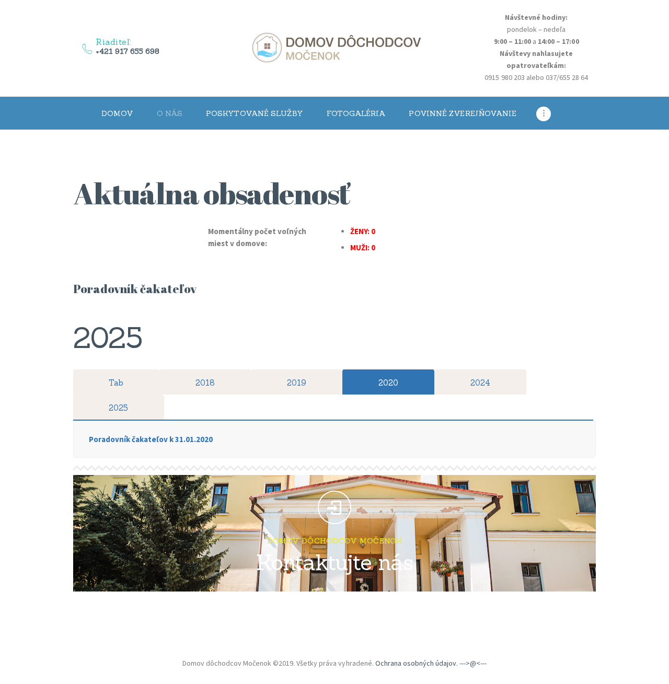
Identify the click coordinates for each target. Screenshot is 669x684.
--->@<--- (473, 663)
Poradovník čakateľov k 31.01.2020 (151, 439)
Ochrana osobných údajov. (416, 663)
